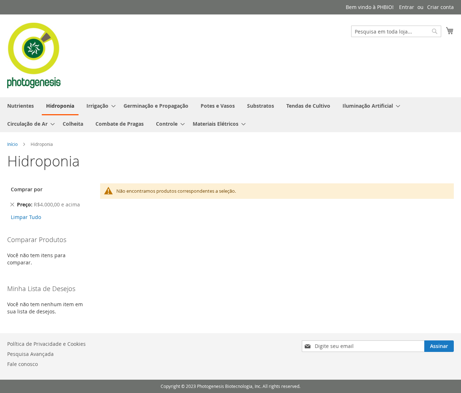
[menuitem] (20, 105)
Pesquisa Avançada (30, 353)
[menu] (230, 114)
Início (12, 144)
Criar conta (440, 7)
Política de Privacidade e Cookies (46, 343)
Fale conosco (22, 364)
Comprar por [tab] (26, 189)
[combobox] (396, 31)
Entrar (406, 7)
